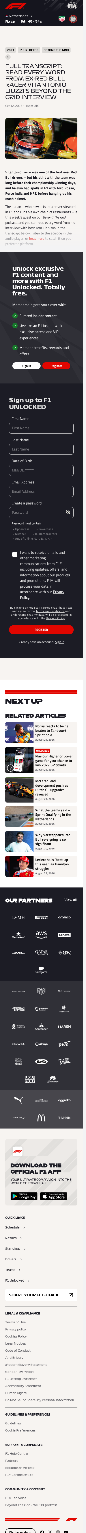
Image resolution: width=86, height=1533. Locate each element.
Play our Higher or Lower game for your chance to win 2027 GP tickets (54, 760)
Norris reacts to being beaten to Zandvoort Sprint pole (51, 730)
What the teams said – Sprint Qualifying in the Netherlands (53, 814)
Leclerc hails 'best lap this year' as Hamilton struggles (52, 864)
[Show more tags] (8, 57)
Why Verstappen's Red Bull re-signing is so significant (53, 839)
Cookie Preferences (20, 1430)
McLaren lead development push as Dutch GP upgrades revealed (51, 787)
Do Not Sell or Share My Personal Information (39, 1400)
